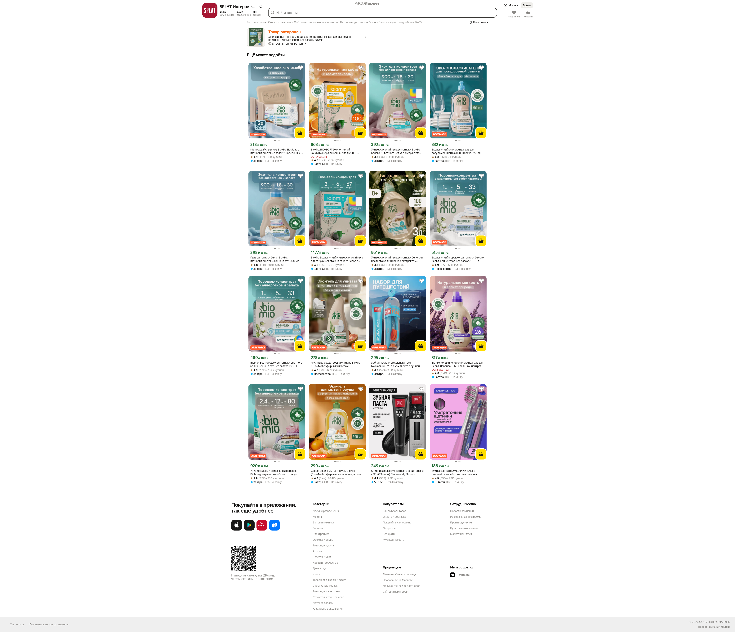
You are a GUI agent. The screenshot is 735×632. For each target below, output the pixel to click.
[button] (260, 6)
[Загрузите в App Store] (236, 529)
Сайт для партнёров (395, 591)
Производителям (461, 522)
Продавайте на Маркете (398, 580)
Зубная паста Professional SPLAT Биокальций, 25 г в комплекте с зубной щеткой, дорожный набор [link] (395, 364)
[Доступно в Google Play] (249, 529)
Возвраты (389, 534)
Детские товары (323, 602)
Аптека (317, 551)
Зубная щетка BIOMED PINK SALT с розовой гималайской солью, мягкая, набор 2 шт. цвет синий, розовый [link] (454, 472)
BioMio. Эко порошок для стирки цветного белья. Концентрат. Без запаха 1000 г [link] (276, 364)
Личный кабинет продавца (399, 574)
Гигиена (318, 528)
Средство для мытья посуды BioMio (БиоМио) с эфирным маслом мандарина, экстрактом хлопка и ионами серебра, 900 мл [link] (336, 472)
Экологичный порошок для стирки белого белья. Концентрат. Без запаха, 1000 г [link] (458, 259)
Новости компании (462, 511)
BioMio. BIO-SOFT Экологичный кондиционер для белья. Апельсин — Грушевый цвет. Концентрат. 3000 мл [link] (335, 151)
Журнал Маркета (393, 539)
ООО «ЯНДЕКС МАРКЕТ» (714, 621)
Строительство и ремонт (328, 597)
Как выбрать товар (394, 511)
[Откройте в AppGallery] (261, 529)
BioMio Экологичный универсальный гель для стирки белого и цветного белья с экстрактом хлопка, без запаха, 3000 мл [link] (337, 259)
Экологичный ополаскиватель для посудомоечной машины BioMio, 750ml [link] (456, 151)
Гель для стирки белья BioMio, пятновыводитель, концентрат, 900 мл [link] (274, 259)
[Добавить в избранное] (300, 67)
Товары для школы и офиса (329, 579)
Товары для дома (323, 545)
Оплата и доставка (394, 516)
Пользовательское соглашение (49, 624)
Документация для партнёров (401, 585)
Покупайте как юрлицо (397, 522)
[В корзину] (300, 133)
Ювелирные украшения (327, 608)
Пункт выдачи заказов (464, 528)
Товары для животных (326, 591)
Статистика (17, 624)
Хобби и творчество (325, 562)
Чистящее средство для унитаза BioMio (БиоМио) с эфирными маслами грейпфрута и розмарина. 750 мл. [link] (335, 364)
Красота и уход (322, 556)
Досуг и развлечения (326, 511)
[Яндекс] (725, 626)
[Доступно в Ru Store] (274, 529)
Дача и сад (319, 568)
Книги (316, 574)
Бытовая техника (323, 522)
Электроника (321, 534)
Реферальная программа (465, 516)
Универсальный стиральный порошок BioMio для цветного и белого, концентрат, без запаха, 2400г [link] (276, 472)
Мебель (318, 516)
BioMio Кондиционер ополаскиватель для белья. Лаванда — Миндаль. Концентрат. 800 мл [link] (457, 364)
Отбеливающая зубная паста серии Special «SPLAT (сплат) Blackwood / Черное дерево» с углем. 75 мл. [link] (397, 472)
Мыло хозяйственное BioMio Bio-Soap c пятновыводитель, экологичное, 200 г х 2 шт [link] (276, 151)
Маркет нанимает (461, 534)
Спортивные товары (325, 585)
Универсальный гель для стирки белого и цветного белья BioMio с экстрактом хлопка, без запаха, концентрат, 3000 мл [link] (397, 259)
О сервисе (389, 528)
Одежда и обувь (323, 539)
